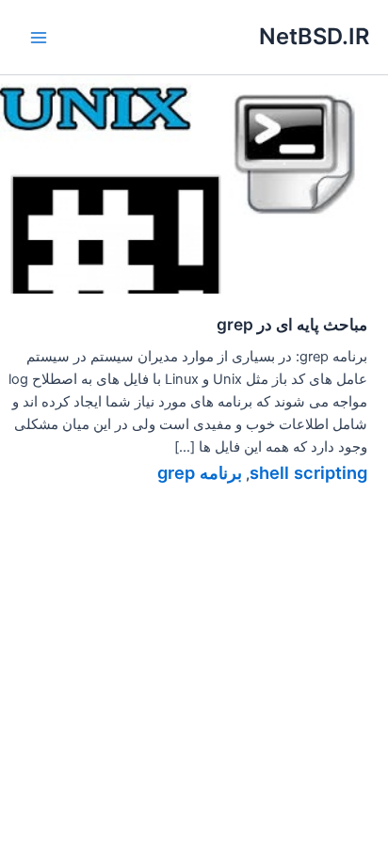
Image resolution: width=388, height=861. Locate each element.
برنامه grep (199, 472)
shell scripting (308, 472)
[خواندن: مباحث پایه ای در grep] (194, 183)
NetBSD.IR (314, 36)
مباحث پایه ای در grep (292, 324)
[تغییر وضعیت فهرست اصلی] (38, 37)
